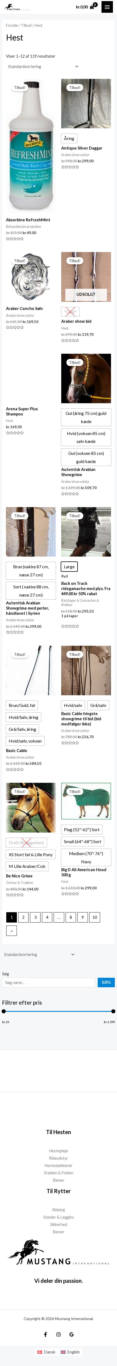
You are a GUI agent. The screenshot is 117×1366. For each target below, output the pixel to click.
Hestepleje (58, 1150)
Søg (5, 973)
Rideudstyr (58, 1158)
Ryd (64, 576)
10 (95, 917)
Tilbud (26, 25)
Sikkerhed (58, 1224)
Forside (12, 25)
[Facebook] (45, 1334)
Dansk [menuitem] (49, 1352)
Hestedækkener (58, 1165)
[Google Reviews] (71, 1334)
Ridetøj (58, 1209)
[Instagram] (58, 1334)
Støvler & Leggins (58, 1217)
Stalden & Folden (58, 1173)
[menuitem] (46, 1352)
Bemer (58, 1180)
